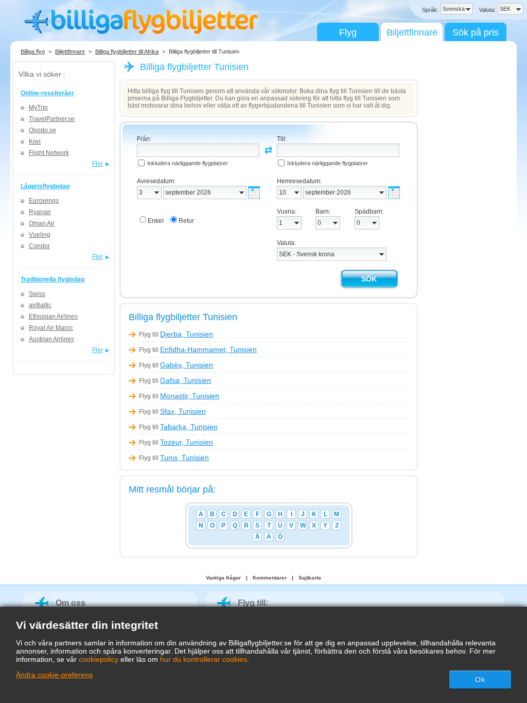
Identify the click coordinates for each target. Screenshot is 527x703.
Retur (186, 220)
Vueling (39, 234)
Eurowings (44, 200)
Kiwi (35, 141)
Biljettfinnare (412, 32)
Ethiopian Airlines (53, 316)
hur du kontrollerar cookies (203, 659)
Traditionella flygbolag (52, 279)
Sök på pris (475, 32)
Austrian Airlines (51, 339)
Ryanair (40, 212)
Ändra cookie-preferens (54, 675)
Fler (97, 163)
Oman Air (42, 223)
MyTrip (38, 107)
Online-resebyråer (47, 93)
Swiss (37, 293)
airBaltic (40, 305)
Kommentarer (270, 578)
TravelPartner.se (52, 118)
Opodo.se (42, 130)
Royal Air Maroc (51, 327)
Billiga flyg (33, 51)
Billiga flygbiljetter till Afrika (127, 51)
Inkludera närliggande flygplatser (187, 163)
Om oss (70, 603)
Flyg (348, 32)
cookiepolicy (98, 659)
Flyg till (176, 334)
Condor (39, 246)
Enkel (156, 220)
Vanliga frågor (223, 578)
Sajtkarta (309, 578)
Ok (480, 679)
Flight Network (49, 152)
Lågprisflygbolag (45, 186)
